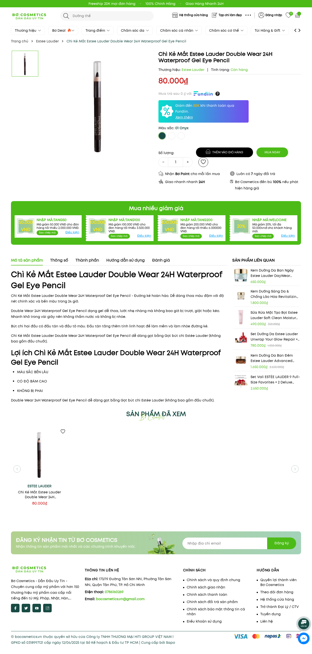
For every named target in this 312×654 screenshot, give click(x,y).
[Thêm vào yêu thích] (203, 162)
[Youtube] (36, 608)
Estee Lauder (39, 486)
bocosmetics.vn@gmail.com (120, 598)
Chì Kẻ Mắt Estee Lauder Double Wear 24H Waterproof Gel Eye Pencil (39, 494)
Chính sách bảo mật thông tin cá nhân (216, 611)
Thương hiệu (26, 30)
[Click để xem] (98, 106)
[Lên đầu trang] (304, 610)
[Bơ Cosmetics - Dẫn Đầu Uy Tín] (33, 16)
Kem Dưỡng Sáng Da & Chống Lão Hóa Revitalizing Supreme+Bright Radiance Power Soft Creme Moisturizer (275, 294)
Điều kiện (72, 232)
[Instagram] (47, 608)
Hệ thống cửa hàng (193, 15)
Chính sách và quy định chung (213, 579)
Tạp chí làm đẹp (230, 15)
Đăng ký (281, 543)
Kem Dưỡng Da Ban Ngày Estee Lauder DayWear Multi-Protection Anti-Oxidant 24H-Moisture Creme (272, 273)
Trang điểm (96, 30)
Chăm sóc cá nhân (177, 30)
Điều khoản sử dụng (204, 621)
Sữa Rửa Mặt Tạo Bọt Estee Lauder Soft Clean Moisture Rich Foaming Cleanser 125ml (274, 315)
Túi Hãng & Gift (268, 30)
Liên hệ (266, 621)
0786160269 (114, 591)
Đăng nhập (273, 15)
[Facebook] (15, 608)
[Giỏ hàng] (298, 15)
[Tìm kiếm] (66, 16)
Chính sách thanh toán (207, 594)
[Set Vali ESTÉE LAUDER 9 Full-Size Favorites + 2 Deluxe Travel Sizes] (241, 381)
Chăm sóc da (133, 30)
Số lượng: (166, 152)
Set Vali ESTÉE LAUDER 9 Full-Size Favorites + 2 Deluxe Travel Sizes (275, 379)
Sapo (170, 642)
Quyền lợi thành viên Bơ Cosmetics (278, 582)
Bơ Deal (59, 30)
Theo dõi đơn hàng (276, 592)
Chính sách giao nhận (206, 587)
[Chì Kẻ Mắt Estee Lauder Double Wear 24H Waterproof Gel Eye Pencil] (39, 455)
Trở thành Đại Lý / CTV (279, 606)
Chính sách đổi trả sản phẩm (212, 601)
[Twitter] (26, 608)
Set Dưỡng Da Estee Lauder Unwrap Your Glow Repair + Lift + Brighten (274, 337)
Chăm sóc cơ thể (224, 30)
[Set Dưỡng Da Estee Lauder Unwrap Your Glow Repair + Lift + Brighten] (241, 338)
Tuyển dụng (270, 614)
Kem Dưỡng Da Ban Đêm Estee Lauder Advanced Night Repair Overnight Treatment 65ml (272, 358)
